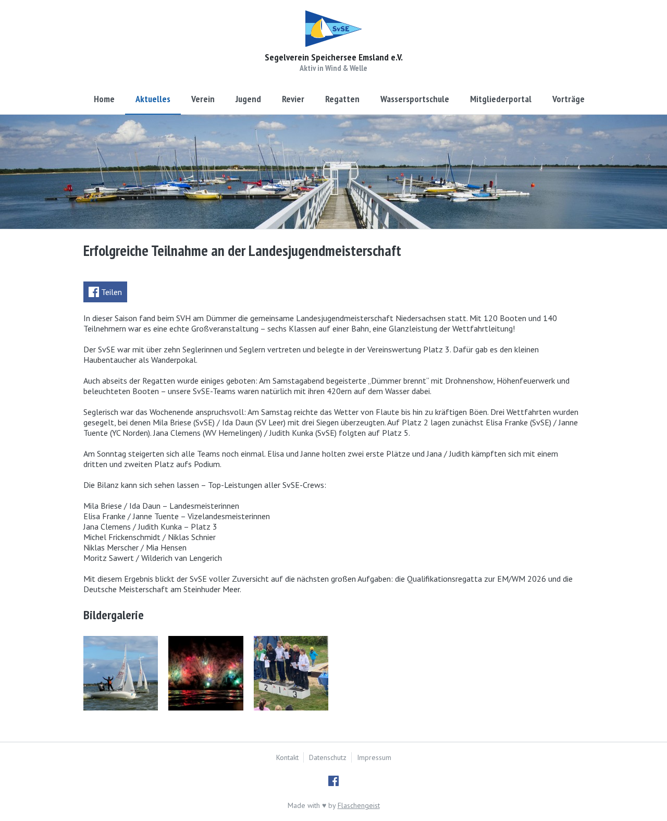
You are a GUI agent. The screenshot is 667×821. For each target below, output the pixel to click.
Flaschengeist (359, 805)
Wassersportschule (414, 99)
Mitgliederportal (501, 99)
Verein (203, 99)
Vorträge (568, 99)
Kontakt (287, 757)
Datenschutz (328, 757)
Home (104, 99)
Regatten (342, 99)
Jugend (248, 99)
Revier (293, 99)
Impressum (374, 757)
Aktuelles (152, 99)
